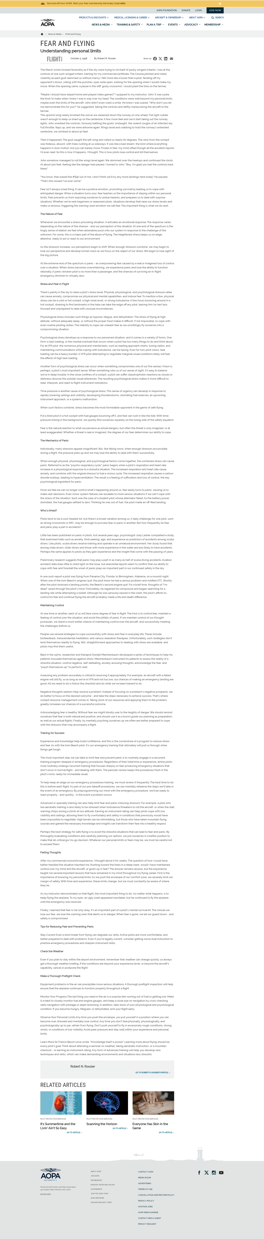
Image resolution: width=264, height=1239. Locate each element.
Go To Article (73, 1132)
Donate (186, 10)
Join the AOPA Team (99, 1194)
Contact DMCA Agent (149, 1218)
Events (173, 24)
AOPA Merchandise (148, 1212)
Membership (212, 24)
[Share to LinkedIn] (166, 59)
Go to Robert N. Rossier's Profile (152, 1072)
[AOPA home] (47, 25)
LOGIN (198, 10)
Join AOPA (95, 1176)
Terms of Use (145, 1189)
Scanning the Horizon (101, 1124)
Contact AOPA (145, 1172)
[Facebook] (200, 1173)
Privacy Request (147, 1224)
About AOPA (196, 17)
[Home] (44, 33)
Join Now (215, 10)
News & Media (101, 24)
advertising (144, 1183)
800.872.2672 (45, 1194)
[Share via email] (171, 59)
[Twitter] (207, 1173)
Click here (119, 3)
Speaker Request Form (101, 1202)
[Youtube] (221, 1173)
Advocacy (191, 24)
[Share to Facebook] (155, 59)
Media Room (144, 1177)
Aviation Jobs (145, 1206)
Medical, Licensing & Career (130, 17)
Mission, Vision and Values (103, 1185)
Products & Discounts (92, 17)
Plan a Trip (154, 24)
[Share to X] (160, 59)
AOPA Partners (97, 1198)
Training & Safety (129, 24)
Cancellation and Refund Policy (156, 1195)
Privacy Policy (146, 1201)
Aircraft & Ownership (168, 17)
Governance (96, 1189)
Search (219, 17)
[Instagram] (214, 1173)
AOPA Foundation (167, 10)
